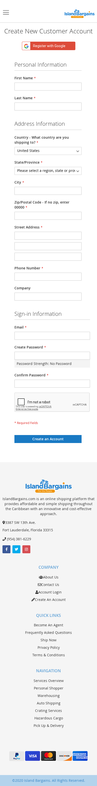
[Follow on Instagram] (26, 549)
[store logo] (80, 13)
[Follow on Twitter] (16, 549)
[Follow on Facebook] (6, 549)
